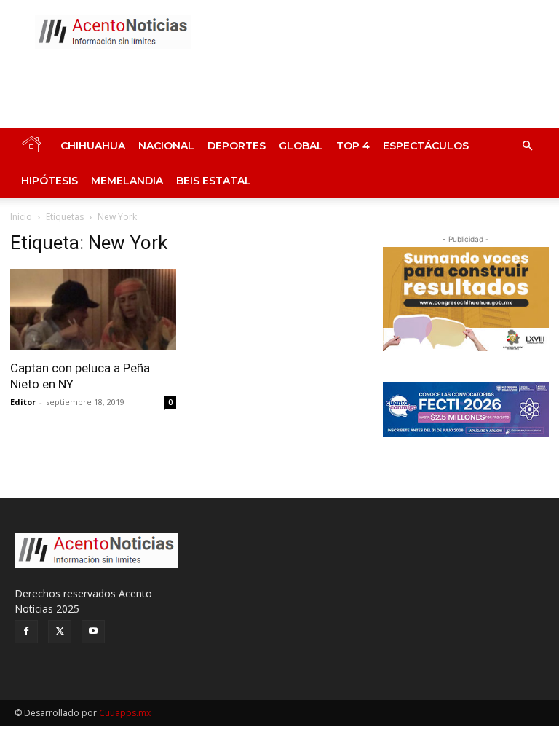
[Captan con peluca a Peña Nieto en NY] (93, 309)
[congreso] (466, 299)
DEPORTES (236, 145)
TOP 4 (353, 145)
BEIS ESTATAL (213, 180)
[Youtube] (93, 631)
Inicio (21, 217)
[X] (59, 631)
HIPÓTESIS (49, 180)
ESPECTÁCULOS (426, 145)
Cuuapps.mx (125, 713)
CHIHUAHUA (92, 145)
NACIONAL (166, 145)
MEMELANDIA (127, 180)
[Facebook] (26, 631)
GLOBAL (301, 145)
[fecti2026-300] (466, 409)
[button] (527, 146)
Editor (23, 401)
